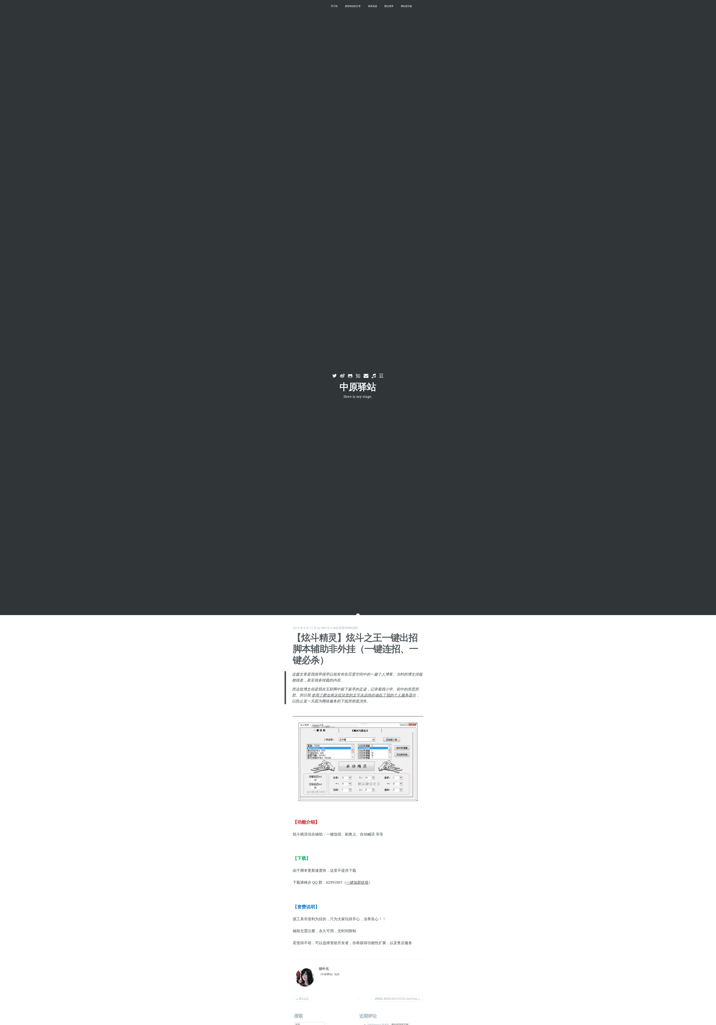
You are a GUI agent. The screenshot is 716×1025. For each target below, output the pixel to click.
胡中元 (325, 628)
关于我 (334, 6)
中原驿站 (358, 386)
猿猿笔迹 (372, 6)
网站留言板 (406, 6)
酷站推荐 (388, 6)
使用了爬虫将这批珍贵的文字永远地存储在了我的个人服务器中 (364, 695)
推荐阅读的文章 (353, 6)
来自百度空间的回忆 (345, 628)
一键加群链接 (357, 882)
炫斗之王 (302, 998)
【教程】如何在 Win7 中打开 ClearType (397, 998)
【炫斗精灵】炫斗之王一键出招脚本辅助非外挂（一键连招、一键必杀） (355, 648)
